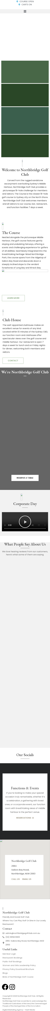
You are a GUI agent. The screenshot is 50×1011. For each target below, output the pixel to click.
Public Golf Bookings (12, 961)
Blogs (5, 973)
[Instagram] (12, 987)
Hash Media (30, 1010)
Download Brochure (25, 969)
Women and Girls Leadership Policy (19, 965)
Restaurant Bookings (12, 957)
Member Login (9, 954)
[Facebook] (5, 987)
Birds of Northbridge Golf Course (18, 976)
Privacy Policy (9, 969)
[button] (25, 11)
